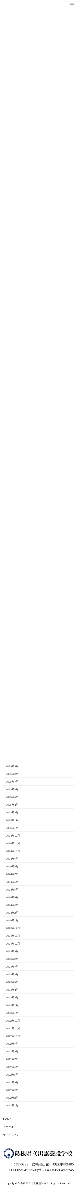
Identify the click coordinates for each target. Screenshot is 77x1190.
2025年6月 (12, 789)
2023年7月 (12, 966)
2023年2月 (12, 1005)
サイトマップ (11, 1134)
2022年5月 (12, 1074)
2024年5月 (12, 889)
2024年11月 (13, 843)
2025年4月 (12, 804)
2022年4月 (12, 1082)
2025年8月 (12, 774)
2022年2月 (12, 1097)
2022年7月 (12, 1059)
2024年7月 (12, 874)
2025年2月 (12, 820)
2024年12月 (13, 835)
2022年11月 (13, 1028)
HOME (7, 1119)
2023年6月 (12, 974)
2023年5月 (12, 982)
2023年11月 (13, 935)
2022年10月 (13, 1036)
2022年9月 (12, 1043)
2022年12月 (13, 1020)
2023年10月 (13, 943)
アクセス (8, 1127)
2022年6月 (12, 1066)
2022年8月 (12, 1051)
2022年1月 (12, 1105)
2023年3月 (12, 997)
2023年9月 (12, 951)
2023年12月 (13, 928)
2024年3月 (12, 905)
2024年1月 (12, 920)
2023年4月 (12, 989)
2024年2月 (12, 912)
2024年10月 (13, 851)
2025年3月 (12, 812)
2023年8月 (12, 959)
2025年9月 (12, 766)
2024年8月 (12, 866)
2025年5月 (12, 797)
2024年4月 (12, 897)
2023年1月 (12, 1012)
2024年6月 (12, 881)
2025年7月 (12, 781)
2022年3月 (12, 1090)
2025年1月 (12, 827)
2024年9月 (12, 858)
